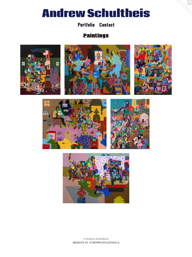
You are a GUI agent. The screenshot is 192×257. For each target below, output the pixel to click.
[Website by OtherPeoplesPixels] (182, 10)
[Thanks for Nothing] (40, 70)
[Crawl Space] (97, 70)
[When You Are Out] (96, 178)
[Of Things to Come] (74, 124)
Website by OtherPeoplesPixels (96, 242)
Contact (106, 24)
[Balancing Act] (130, 124)
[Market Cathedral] (153, 70)
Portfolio (86, 24)
